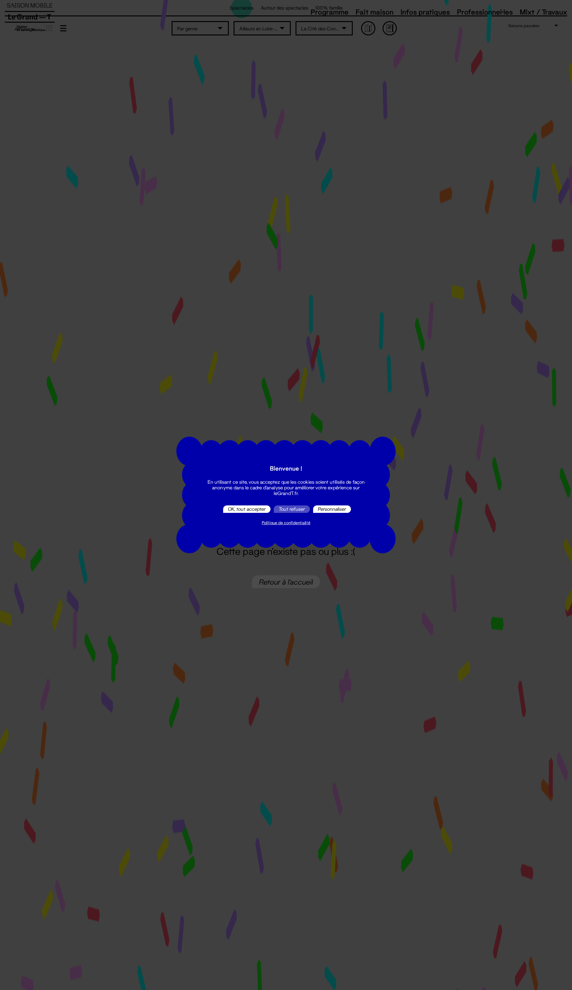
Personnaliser (332, 509)
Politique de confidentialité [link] (286, 522)
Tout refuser (292, 509)
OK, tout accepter (247, 509)
